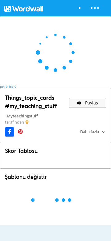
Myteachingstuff (22, 116)
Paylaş (91, 103)
